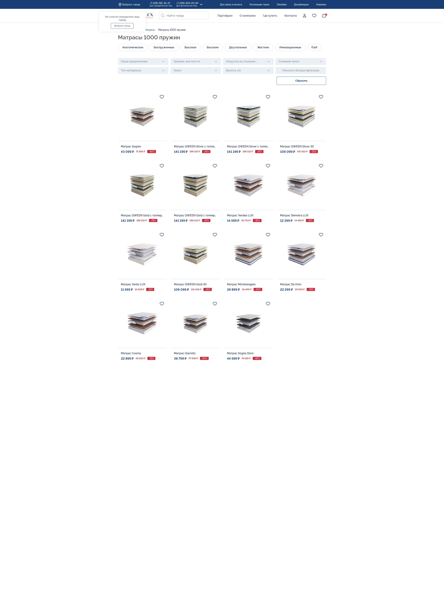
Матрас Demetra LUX (294, 215)
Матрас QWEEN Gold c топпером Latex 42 (142, 215)
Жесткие (263, 47)
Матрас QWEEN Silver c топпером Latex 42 (195, 146)
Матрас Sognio (131, 146)
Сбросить (301, 80)
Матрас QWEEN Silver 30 (297, 146)
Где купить (270, 15)
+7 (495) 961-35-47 (161, 4)
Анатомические (132, 47)
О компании (248, 15)
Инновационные (290, 47)
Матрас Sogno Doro (240, 353)
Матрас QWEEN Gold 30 (190, 284)
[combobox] (184, 15)
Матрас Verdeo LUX (240, 215)
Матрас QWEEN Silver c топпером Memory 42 (248, 146)
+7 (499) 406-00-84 (187, 4)
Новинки (321, 4)
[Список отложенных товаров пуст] (314, 16)
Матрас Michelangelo (241, 284)
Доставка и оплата (231, 4)
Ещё (314, 47)
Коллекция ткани (259, 4)
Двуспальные (238, 47)
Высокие (190, 47)
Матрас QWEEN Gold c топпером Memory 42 (195, 215)
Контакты (290, 15)
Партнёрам (224, 15)
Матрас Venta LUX (133, 284)
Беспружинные (164, 47)
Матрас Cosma (131, 353)
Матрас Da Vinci (290, 284)
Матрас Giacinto (185, 353)
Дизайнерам (301, 4)
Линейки (282, 4)
